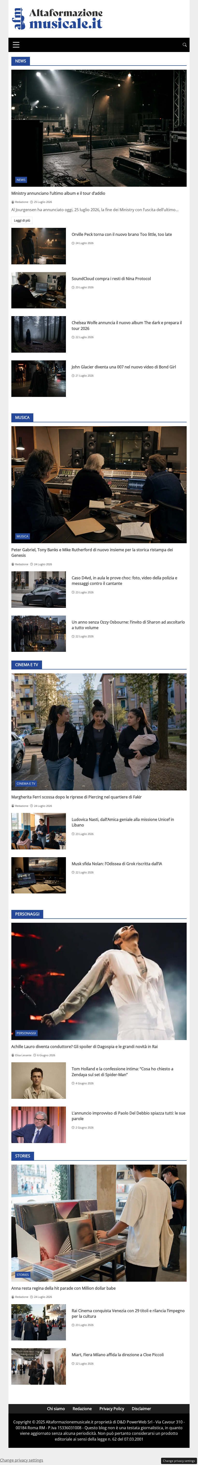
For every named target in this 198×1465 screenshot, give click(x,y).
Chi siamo (56, 1408)
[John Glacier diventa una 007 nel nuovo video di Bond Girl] (38, 378)
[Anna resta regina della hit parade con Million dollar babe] (99, 1223)
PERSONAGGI (26, 1033)
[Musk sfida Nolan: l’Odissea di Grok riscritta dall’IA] (38, 875)
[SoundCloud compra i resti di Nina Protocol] (38, 290)
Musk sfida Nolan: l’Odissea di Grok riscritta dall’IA (117, 863)
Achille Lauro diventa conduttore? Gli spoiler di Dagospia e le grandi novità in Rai (84, 1046)
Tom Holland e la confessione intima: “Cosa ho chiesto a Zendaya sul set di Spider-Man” (122, 1071)
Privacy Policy (111, 1408)
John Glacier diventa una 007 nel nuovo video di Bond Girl (124, 367)
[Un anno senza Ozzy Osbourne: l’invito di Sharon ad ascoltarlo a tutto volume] (38, 634)
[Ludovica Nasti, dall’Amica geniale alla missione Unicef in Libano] (38, 831)
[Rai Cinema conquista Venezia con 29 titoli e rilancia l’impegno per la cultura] (38, 1322)
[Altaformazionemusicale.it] (59, 18)
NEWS (21, 180)
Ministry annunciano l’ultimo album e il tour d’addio (58, 193)
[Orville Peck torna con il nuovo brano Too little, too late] (38, 246)
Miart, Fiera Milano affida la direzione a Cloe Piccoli (118, 1354)
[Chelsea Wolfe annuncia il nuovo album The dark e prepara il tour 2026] (38, 334)
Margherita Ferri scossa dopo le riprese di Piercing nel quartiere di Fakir (76, 797)
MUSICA (22, 536)
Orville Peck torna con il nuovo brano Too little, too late (122, 234)
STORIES (23, 1274)
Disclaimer (141, 1408)
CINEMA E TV (26, 783)
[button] (185, 45)
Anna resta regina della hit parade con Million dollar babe (63, 1288)
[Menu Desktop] (16, 45)
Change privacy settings (179, 1461)
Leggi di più (22, 220)
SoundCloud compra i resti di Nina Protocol (111, 278)
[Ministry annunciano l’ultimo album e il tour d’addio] (99, 128)
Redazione (82, 1408)
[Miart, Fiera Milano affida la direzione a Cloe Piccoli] (38, 1366)
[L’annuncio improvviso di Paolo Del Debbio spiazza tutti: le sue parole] (38, 1125)
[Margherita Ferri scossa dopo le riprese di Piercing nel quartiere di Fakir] (99, 731)
